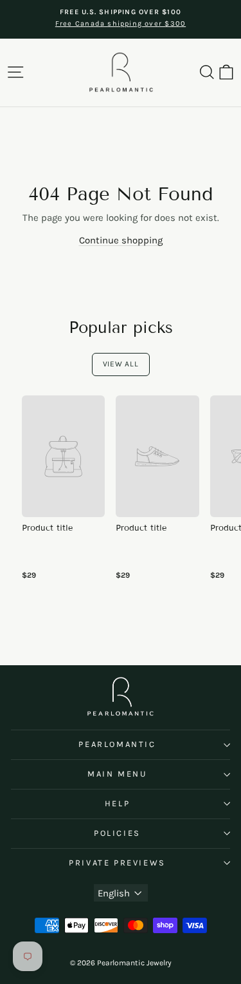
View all (121, 363)
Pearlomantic (117, 744)
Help (117, 803)
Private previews (117, 862)
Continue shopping (121, 240)
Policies (117, 833)
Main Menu (117, 774)
